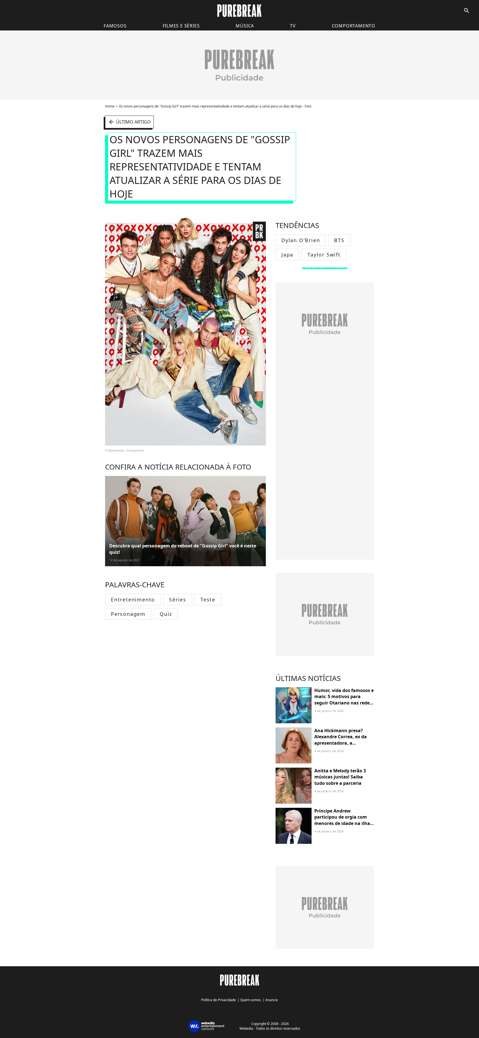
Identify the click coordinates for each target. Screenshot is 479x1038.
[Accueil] (239, 10)
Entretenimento (133, 599)
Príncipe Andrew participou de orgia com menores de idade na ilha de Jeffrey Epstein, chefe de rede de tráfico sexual (343, 823)
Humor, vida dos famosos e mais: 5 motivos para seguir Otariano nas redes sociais (344, 699)
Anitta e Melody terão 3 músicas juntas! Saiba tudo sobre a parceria (340, 777)
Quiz (166, 614)
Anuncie (271, 1000)
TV (293, 26)
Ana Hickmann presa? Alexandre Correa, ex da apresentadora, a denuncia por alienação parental (340, 742)
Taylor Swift (324, 254)
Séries (177, 599)
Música (245, 26)
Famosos (115, 26)
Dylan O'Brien (300, 240)
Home (109, 106)
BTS (339, 240)
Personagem (128, 614)
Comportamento (353, 26)
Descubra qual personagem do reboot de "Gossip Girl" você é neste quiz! (182, 549)
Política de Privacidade (218, 1000)
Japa (287, 254)
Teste (207, 599)
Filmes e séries (181, 26)
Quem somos (250, 1000)
